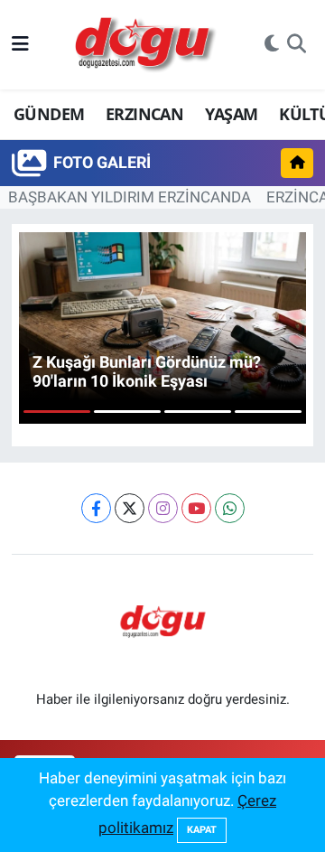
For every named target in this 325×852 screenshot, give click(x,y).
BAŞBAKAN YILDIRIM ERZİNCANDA (129, 197)
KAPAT (202, 830)
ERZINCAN (144, 114)
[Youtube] (196, 508)
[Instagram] (163, 508)
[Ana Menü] (20, 44)
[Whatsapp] (230, 508)
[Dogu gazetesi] (146, 45)
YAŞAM (231, 114)
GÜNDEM (49, 114)
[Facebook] (96, 508)
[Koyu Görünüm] (272, 45)
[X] (129, 508)
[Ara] (296, 45)
